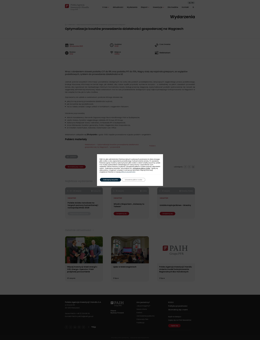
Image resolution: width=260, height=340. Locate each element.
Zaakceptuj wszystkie (110, 180)
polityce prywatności (128, 172)
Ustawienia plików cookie (141, 168)
